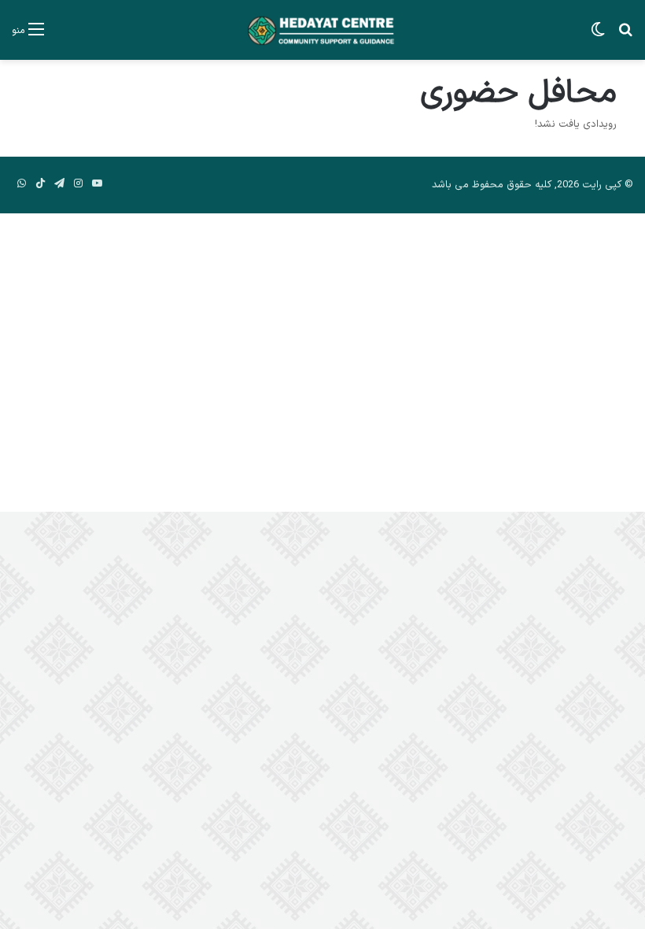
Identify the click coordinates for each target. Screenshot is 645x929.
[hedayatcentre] (322, 30)
